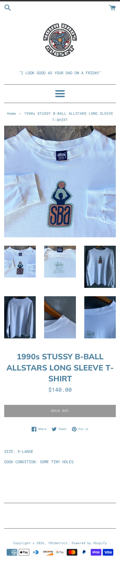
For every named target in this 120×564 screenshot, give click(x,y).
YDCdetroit (58, 543)
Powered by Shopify (89, 543)
